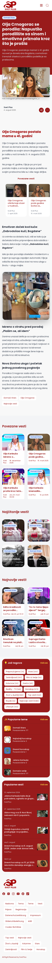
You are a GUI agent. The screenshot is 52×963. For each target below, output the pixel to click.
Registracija (21, 909)
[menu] (41, 5)
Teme (30, 903)
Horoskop (41, 949)
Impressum (35, 915)
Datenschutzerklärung (15, 915)
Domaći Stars (9, 18)
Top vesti (9, 937)
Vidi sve (44, 663)
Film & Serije (26, 949)
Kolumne (26, 943)
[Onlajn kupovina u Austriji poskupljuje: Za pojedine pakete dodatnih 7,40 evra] (42, 830)
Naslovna (9, 903)
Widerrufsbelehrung (14, 921)
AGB (30, 921)
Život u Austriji (11, 943)
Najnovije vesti (24, 937)
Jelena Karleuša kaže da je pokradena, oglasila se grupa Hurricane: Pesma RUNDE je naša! (18, 797)
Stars (37, 943)
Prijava (8, 909)
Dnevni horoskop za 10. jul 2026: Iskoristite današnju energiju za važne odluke (19, 863)
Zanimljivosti (11, 949)
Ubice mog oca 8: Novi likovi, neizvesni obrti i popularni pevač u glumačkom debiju (18, 814)
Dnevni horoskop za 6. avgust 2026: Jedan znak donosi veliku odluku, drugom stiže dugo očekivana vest (19, 847)
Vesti (40, 903)
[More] (41, 110)
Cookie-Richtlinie (13, 927)
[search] (47, 5)
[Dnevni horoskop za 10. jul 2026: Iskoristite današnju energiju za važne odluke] (42, 863)
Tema (21, 903)
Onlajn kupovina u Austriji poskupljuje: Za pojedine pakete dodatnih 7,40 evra (17, 830)
